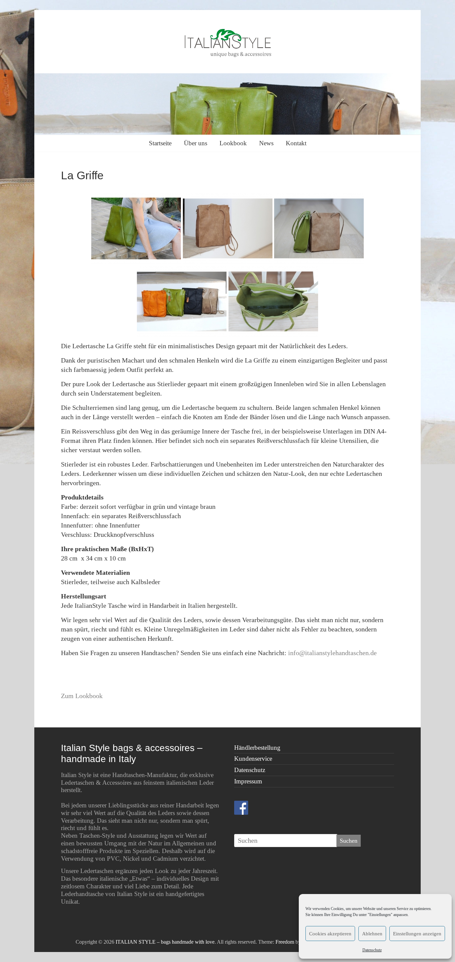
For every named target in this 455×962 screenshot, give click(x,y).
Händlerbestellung (257, 747)
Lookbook (233, 143)
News (266, 143)
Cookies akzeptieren (330, 933)
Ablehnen (372, 933)
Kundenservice (253, 758)
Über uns (195, 143)
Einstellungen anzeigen (417, 933)
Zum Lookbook (82, 695)
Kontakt (296, 143)
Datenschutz (372, 950)
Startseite (160, 143)
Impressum (248, 781)
